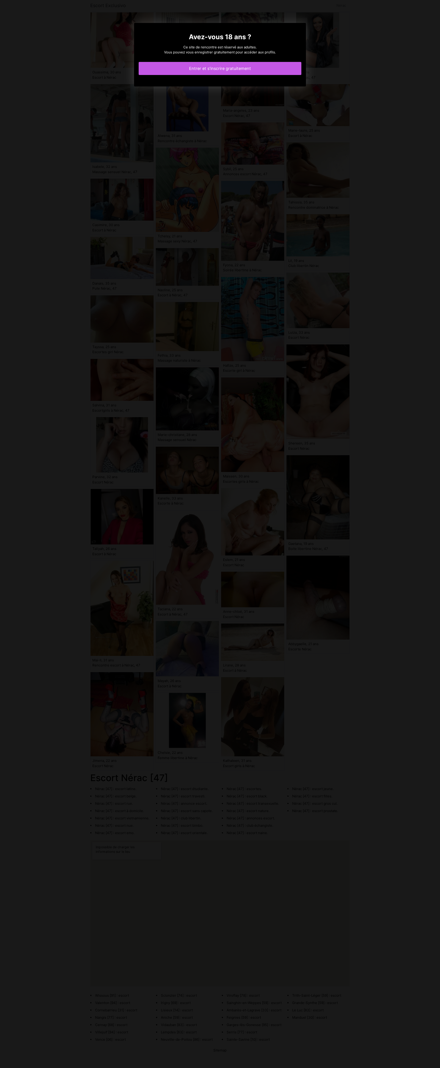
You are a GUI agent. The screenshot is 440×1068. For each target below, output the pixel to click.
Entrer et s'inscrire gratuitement (220, 68)
